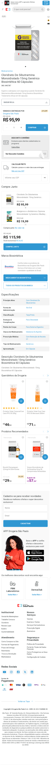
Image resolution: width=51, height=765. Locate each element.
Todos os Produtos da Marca (19, 286)
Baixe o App (46, 3)
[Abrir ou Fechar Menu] (3, 9)
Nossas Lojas (6, 626)
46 (7, 424)
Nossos (31, 613)
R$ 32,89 (6, 477)
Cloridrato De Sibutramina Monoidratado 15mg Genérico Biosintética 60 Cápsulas (29, 196)
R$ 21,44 (20, 218)
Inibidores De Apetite (34, 332)
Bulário (4, 629)
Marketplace (6, 657)
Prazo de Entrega (7, 648)
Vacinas (30, 619)
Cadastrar (25, 523)
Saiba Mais (16, 147)
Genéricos (30, 344)
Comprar (32, 127)
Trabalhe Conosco (8, 620)
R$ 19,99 (22, 221)
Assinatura (31, 631)
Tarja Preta (30, 315)
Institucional (7, 612)
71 (31, 424)
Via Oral (29, 308)
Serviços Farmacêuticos (36, 625)
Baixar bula (9, 102)
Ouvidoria (5, 623)
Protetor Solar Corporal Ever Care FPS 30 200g (13, 412)
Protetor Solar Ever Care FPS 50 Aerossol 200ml (36, 412)
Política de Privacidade (35, 644)
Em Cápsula (30, 349)
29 (7, 480)
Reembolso (5, 651)
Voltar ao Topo (24, 701)
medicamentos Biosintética (18, 278)
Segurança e (33, 638)
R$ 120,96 (20, 201)
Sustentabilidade (7, 632)
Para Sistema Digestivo (35, 327)
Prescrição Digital (33, 628)
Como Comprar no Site (10, 641)
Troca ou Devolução (8, 654)
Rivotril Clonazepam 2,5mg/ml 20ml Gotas (11, 468)
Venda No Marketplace (9, 616)
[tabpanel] (25, 42)
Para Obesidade (32, 320)
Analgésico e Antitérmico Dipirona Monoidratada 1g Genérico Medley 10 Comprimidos (31, 213)
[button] (25, 42)
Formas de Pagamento (10, 645)
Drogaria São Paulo (11, 114)
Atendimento (7, 637)
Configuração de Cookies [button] (36, 657)
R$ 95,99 (22, 204)
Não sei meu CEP (18, 171)
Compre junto (12, 247)
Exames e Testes (33, 622)
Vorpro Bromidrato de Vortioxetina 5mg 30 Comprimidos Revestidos (36, 469)
